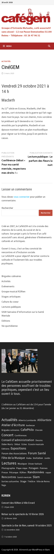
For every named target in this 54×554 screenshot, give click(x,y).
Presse (5, 472)
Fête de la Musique (13, 458)
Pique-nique (21, 468)
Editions (6, 320)
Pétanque (13, 472)
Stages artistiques (11, 296)
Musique (22, 463)
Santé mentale (24, 477)
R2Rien (23, 472)
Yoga (4, 485)
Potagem (33, 468)
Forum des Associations (14, 453)
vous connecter (21, 196)
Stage (23, 481)
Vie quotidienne (10, 325)
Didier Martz (7, 444)
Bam (47, 549)
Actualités (9, 419)
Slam (36, 477)
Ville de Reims (43, 481)
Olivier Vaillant (35, 463)
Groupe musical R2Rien (13, 291)
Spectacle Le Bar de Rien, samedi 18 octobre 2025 (27, 525)
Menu (9, 46)
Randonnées (36, 472)
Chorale (39, 430)
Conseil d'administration (18, 440)
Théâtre (31, 481)
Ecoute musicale (36, 444)
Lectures (9, 463)
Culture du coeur (10, 301)
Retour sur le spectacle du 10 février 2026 (23, 514)
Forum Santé (37, 453)
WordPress (37, 549)
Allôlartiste (44, 420)
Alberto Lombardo (27, 420)
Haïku (29, 458)
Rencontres (9, 477)
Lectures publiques (11, 306)
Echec (24, 444)
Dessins (39, 440)
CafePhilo (27, 430)
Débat (17, 444)
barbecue (30, 425)
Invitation (38, 458)
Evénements (8, 286)
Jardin (47, 458)
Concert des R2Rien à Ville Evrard (18, 502)
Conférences (21, 435)
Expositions (18, 448)
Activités (6, 61)
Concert (7, 435)
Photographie (8, 468)
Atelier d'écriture (13, 425)
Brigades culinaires (11, 276)
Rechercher (7, 207)
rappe (48, 472)
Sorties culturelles (10, 481)
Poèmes (43, 468)
